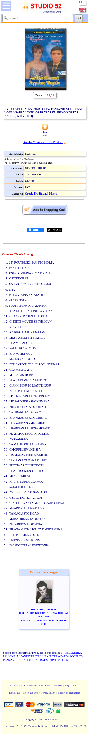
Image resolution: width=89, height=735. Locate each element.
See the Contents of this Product (43, 142)
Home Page (14, 692)
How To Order (29, 685)
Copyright (31, 719)
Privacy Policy (48, 692)
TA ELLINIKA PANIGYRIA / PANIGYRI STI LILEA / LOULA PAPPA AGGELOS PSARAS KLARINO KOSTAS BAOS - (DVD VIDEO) (43, 656)
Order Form (44, 685)
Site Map (57, 685)
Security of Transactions (69, 692)
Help (67, 685)
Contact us (15, 685)
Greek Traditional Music (41, 193)
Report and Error (30, 692)
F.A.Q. (76, 685)
